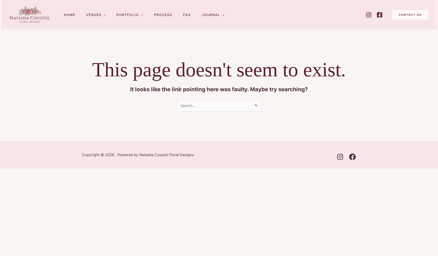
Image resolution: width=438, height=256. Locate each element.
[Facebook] (379, 15)
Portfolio (128, 15)
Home (69, 15)
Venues (94, 15)
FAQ (187, 15)
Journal (211, 15)
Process (163, 15)
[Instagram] (368, 15)
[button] (104, 14)
